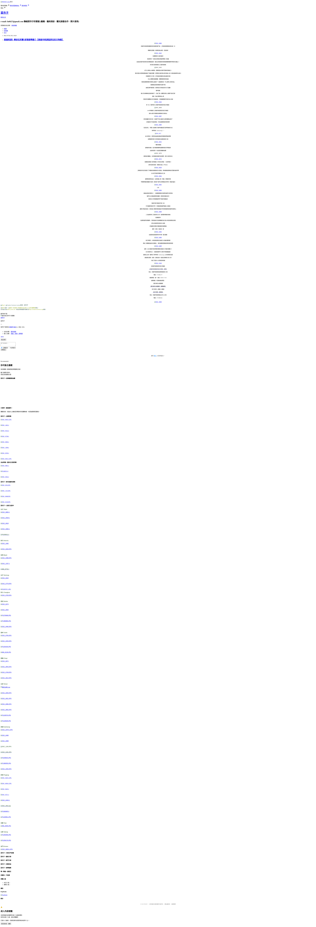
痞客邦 (11, 327)
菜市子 (5, 12)
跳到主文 (3, 17)
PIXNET (146, 904)
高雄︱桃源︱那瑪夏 (17, 333)
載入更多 (3, 339)
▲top (2, 336)
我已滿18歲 (4, 923)
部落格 (6, 30)
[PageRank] (4, 895)
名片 (5, 32)
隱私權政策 (167, 904)
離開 (9, 923)
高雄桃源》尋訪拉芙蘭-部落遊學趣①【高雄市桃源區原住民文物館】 (34, 40)
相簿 (5, 28)
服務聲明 (173, 904)
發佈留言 (3, 349)
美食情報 (14, 25)
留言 (14, 327)
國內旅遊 (13, 331)
